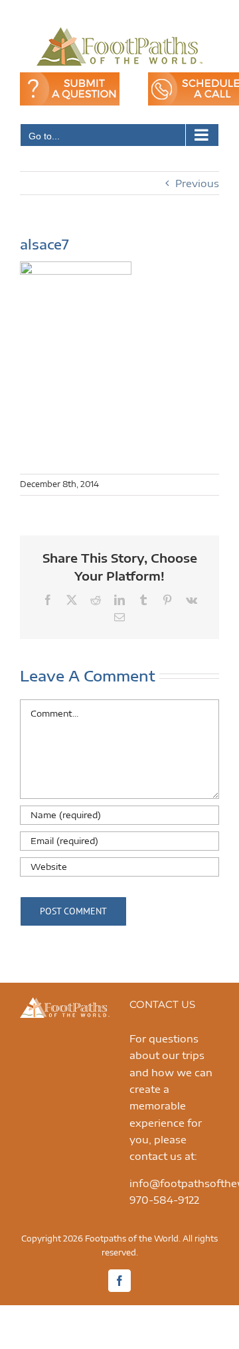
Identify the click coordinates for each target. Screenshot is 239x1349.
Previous (197, 183)
